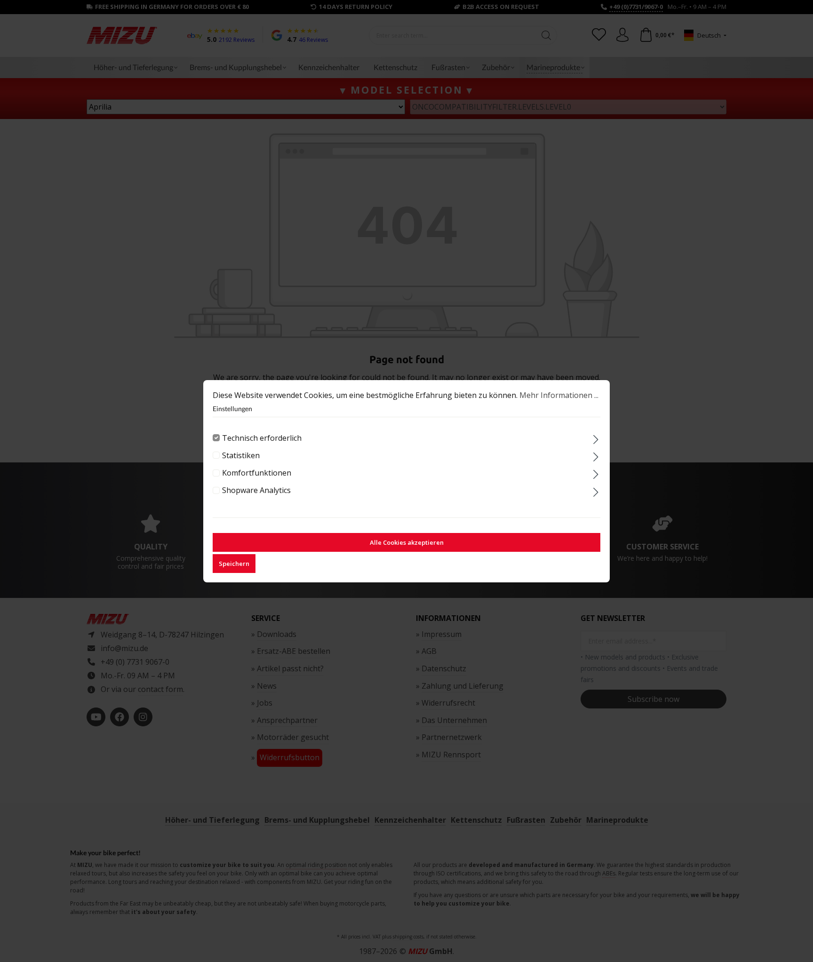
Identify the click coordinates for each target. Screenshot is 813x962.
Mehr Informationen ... (558, 395)
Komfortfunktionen (256, 473)
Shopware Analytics (256, 490)
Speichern (234, 563)
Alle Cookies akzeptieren (407, 542)
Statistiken (241, 455)
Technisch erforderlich (262, 438)
